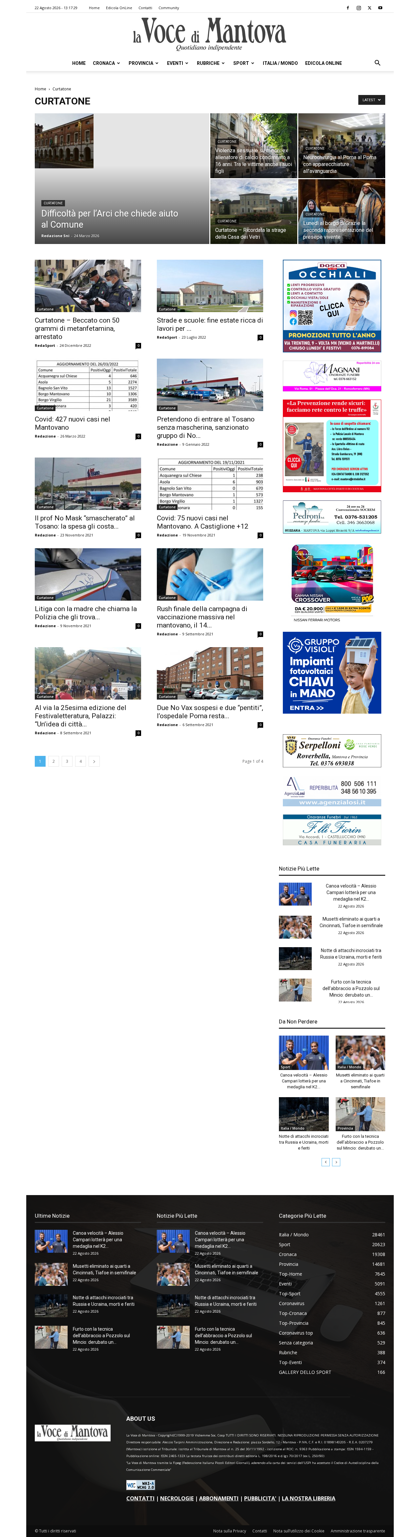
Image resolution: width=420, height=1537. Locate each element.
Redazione (45, 436)
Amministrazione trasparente (358, 1531)
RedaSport (45, 345)
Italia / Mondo (280, 63)
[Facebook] (348, 7)
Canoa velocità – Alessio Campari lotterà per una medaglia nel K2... (351, 892)
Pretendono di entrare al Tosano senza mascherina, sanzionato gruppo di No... (206, 427)
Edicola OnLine (119, 7)
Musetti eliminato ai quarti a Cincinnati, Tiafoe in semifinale (360, 1081)
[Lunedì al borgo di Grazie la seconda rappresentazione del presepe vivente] (341, 211)
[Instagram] (359, 7)
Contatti (145, 7)
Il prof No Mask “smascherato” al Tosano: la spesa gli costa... (85, 522)
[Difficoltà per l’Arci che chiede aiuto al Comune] (122, 140)
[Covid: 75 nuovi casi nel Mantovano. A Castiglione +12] (210, 484)
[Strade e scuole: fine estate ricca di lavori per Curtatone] (210, 286)
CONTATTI (140, 1498)
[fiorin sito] (332, 843)
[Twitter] (369, 7)
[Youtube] (380, 7)
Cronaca (104, 63)
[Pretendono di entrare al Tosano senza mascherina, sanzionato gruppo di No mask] (210, 385)
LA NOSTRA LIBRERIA (308, 1498)
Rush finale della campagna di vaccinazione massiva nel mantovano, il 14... (202, 617)
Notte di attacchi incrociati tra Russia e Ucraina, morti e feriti (303, 1142)
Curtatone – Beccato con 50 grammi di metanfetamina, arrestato (77, 328)
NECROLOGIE (177, 1498)
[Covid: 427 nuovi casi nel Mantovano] (88, 385)
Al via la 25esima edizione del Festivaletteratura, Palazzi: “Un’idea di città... (80, 716)
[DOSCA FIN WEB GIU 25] (332, 350)
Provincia (141, 63)
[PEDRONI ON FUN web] (332, 532)
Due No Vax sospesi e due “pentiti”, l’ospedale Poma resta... (210, 712)
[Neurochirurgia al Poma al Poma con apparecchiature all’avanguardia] (341, 145)
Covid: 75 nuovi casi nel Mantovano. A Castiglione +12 (202, 522)
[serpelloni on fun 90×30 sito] (332, 765)
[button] (377, 64)
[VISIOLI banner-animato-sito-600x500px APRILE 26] (332, 712)
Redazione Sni (55, 235)
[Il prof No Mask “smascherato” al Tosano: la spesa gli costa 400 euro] (88, 484)
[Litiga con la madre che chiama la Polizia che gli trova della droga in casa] (88, 574)
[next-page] (94, 761)
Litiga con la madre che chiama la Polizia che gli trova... (86, 613)
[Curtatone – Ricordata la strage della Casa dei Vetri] (253, 211)
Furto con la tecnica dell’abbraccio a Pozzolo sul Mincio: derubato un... (351, 988)
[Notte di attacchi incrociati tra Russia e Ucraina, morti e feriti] (295, 958)
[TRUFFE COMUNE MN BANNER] (332, 490)
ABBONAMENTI (219, 1498)
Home (94, 7)
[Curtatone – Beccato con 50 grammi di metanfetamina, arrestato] (88, 286)
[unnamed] (332, 804)
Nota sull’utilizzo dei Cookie (299, 1531)
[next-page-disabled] (336, 1162)
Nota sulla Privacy (229, 1531)
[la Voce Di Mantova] (210, 34)
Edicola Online (323, 63)
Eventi (175, 63)
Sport (241, 63)
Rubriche (208, 63)
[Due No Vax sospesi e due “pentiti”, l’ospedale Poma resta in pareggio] (210, 673)
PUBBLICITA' (260, 1498)
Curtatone (53, 203)
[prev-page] (326, 1162)
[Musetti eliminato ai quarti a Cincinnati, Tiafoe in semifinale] (295, 927)
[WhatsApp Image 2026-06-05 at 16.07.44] (332, 622)
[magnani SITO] (332, 389)
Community (168, 7)
